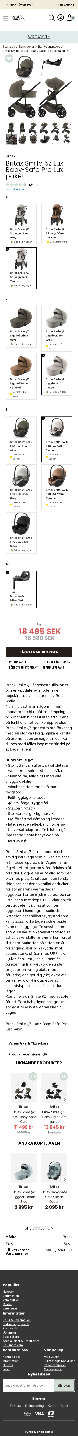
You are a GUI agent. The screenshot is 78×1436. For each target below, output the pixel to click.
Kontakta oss (11, 1356)
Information (10, 1361)
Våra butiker (11, 1300)
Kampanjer (10, 1308)
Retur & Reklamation (17, 1320)
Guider (7, 1304)
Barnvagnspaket (49, 46)
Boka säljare (11, 1336)
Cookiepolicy (53, 1369)
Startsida (9, 46)
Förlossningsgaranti (16, 1324)
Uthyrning (9, 1332)
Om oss (8, 1365)
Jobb (6, 1369)
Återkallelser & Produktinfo (21, 1341)
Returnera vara (13, 1345)
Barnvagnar (26, 46)
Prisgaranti (10, 1328)
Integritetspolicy (55, 1365)
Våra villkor (51, 1356)
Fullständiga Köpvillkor (59, 1361)
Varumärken (11, 1295)
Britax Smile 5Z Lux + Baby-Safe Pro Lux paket (34, 50)
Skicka (64, 1385)
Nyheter (8, 1291)
